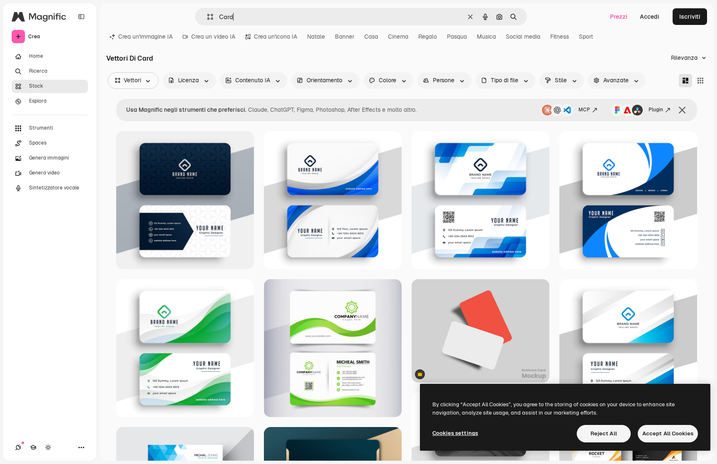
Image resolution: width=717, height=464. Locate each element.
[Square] (700, 80)
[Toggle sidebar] (81, 16)
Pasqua (457, 36)
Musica (486, 36)
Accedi (649, 16)
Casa (371, 36)
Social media (523, 36)
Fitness (559, 36)
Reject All (603, 433)
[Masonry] (685, 80)
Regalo (427, 36)
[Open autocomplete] (206, 17)
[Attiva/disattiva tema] (48, 447)
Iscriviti (689, 16)
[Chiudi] (682, 110)
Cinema (398, 36)
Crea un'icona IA (275, 36)
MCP (584, 109)
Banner (344, 36)
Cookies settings (455, 433)
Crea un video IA (213, 36)
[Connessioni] (18, 447)
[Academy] (33, 447)
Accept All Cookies (667, 433)
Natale (316, 36)
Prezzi (618, 16)
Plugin (656, 109)
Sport (586, 36)
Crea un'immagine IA (145, 36)
